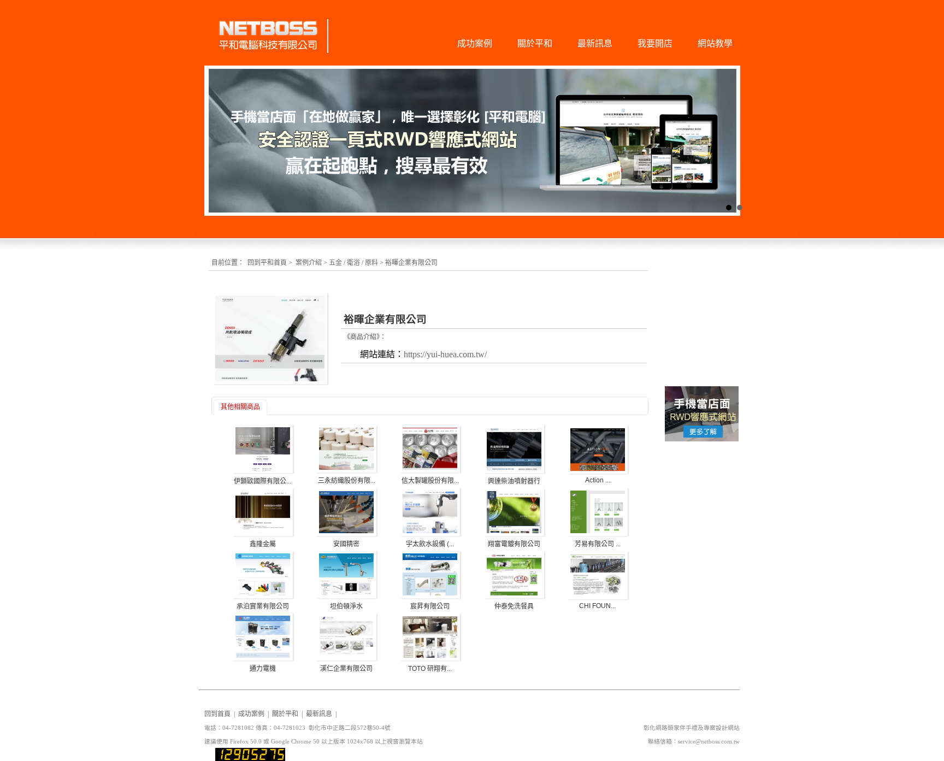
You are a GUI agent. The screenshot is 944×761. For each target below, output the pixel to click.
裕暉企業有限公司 (411, 263)
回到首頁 (217, 714)
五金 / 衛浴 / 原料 (353, 263)
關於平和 (534, 43)
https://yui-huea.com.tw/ (445, 354)
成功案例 (474, 43)
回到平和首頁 (267, 263)
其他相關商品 (240, 407)
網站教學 (715, 43)
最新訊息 (594, 43)
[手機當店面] (702, 440)
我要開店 (655, 43)
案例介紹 (309, 263)
